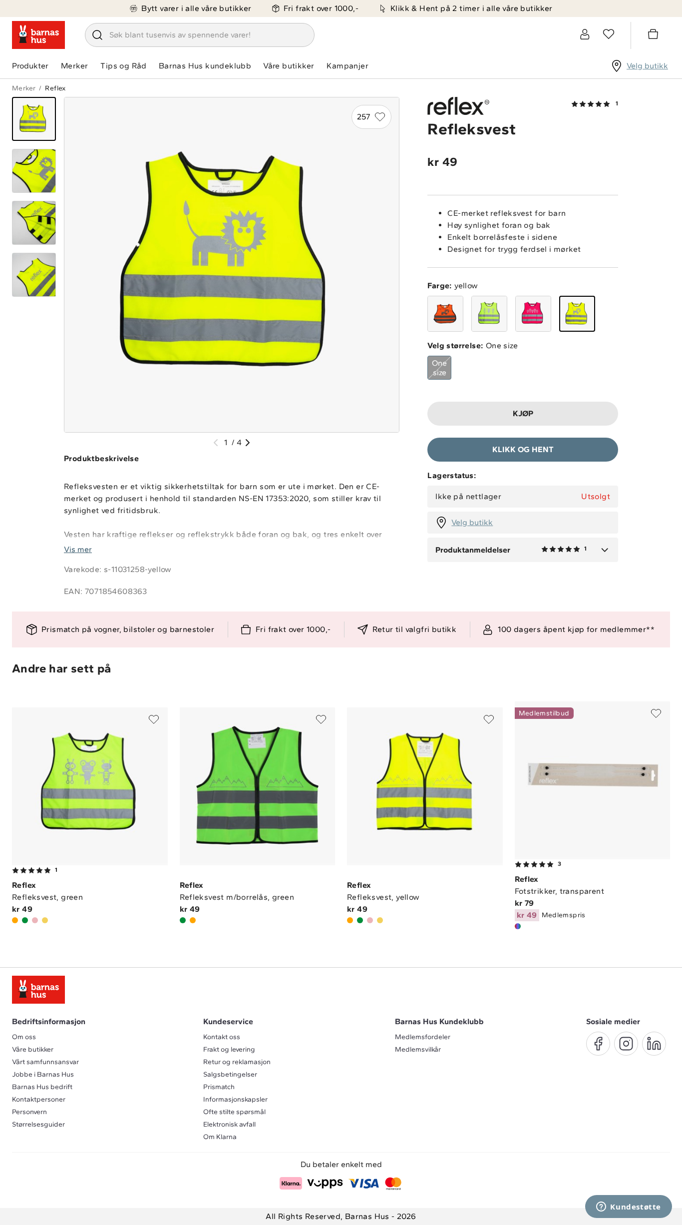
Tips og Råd (123, 65)
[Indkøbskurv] (654, 35)
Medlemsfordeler (422, 1037)
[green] (489, 314)
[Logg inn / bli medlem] (585, 34)
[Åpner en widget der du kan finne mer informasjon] (628, 1207)
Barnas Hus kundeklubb (205, 65)
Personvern (29, 1112)
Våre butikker (288, 65)
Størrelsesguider (38, 1124)
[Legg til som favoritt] (154, 719)
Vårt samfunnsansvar (45, 1062)
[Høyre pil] (248, 443)
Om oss (24, 1037)
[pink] (533, 314)
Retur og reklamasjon (237, 1062)
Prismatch (219, 1087)
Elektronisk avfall (229, 1124)
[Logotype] (38, 35)
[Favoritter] (609, 34)
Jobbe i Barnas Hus (43, 1074)
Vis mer (78, 549)
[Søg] (97, 35)
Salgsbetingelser (230, 1074)
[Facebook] (598, 1044)
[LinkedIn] (654, 1044)
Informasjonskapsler (235, 1099)
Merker (74, 65)
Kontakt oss (221, 1037)
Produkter (30, 65)
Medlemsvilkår (418, 1049)
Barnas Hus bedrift (42, 1087)
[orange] (445, 314)
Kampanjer (347, 65)
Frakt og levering (229, 1049)
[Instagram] (626, 1044)
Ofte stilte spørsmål (234, 1112)
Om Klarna (220, 1137)
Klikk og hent (523, 449)
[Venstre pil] (216, 443)
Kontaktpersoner (38, 1099)
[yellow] (577, 314)
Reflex (55, 88)
